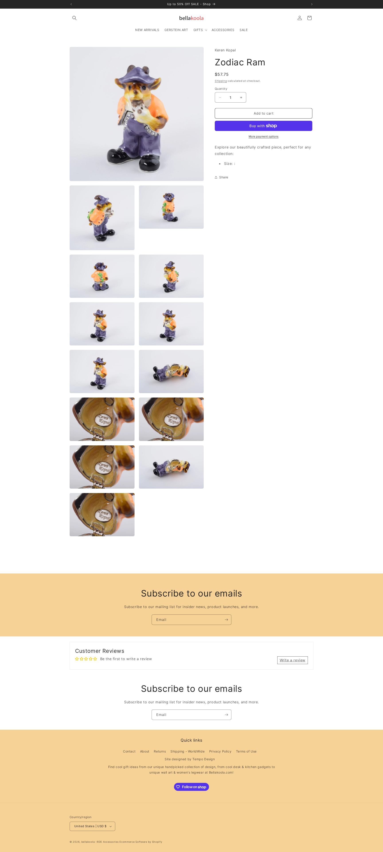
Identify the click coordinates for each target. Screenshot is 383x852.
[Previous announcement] (71, 4)
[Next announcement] (312, 4)
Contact (129, 751)
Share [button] (223, 177)
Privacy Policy (220, 751)
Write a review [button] (292, 660)
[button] (74, 18)
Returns (160, 751)
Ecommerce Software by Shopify (140, 841)
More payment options (264, 136)
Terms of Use (246, 751)
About (144, 751)
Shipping (221, 80)
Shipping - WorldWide (187, 751)
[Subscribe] (226, 619)
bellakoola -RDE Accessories (100, 841)
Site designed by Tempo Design (190, 759)
